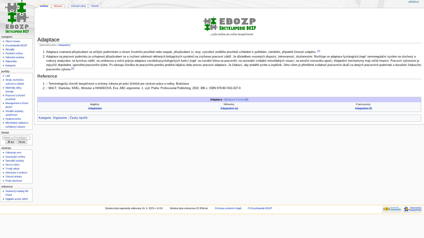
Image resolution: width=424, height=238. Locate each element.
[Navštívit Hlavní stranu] (17, 17)
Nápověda (11, 61)
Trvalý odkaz (13, 168)
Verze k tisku (12, 164)
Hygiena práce (13, 118)
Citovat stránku (14, 176)
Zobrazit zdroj (78, 6)
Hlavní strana (13, 41)
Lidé (8, 75)
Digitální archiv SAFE (17, 199)
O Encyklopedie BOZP (260, 208)
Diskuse (58, 6)
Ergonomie (60, 117)
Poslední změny (14, 53)
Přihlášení (414, 1)
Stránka (44, 6)
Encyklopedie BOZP (16, 45)
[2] (72, 68)
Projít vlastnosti (14, 180)
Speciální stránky (15, 160)
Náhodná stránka (15, 57)
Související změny (15, 156)
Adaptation (64, 45)
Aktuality (10, 49)
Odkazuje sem (13, 152)
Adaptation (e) (229, 108)
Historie (95, 6)
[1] (318, 51)
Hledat (5, 132)
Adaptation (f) (363, 108)
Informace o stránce (16, 172)
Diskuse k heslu (234, 99)
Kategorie (45, 117)
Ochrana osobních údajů (228, 208)
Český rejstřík (79, 117)
